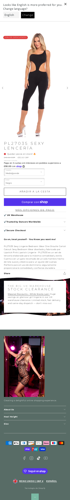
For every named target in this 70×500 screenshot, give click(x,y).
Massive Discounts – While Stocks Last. (29, 294)
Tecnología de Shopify (35, 488)
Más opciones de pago (35, 210)
